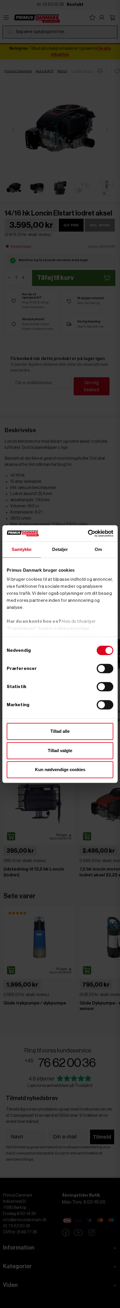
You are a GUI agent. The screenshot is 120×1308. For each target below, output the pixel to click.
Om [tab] (98, 549)
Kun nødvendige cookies (60, 769)
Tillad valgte (60, 750)
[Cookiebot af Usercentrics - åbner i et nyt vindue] (87, 533)
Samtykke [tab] (22, 549)
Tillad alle (60, 731)
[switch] (105, 668)
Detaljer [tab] (60, 549)
